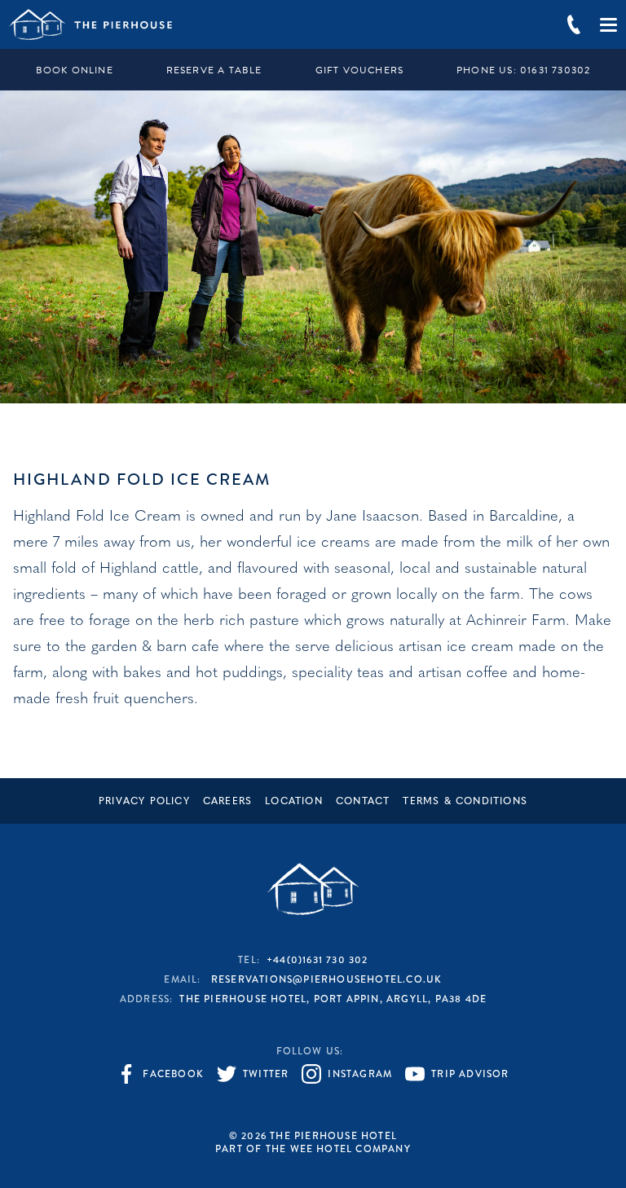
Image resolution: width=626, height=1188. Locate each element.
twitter (266, 1074)
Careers (227, 802)
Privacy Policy (144, 802)
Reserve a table (214, 70)
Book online (74, 70)
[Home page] (90, 24)
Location (294, 802)
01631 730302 (523, 70)
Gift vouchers (359, 70)
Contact (363, 802)
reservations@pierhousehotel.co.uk (327, 979)
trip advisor (470, 1074)
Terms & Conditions (465, 802)
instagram (360, 1074)
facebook (173, 1074)
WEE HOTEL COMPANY (350, 1149)
